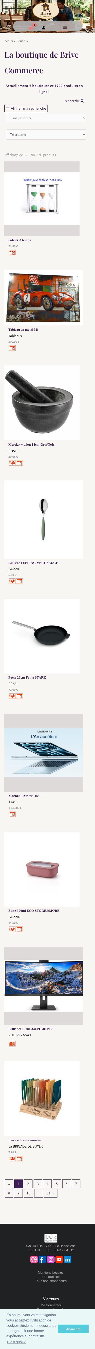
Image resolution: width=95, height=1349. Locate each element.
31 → (51, 1193)
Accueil (8, 41)
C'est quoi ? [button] (16, 1342)
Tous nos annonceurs (51, 1281)
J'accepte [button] (73, 1329)
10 (28, 1193)
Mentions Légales (51, 1273)
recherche (73, 101)
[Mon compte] (44, 28)
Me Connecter (51, 1305)
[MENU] (65, 27)
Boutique (23, 41)
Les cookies (51, 1277)
